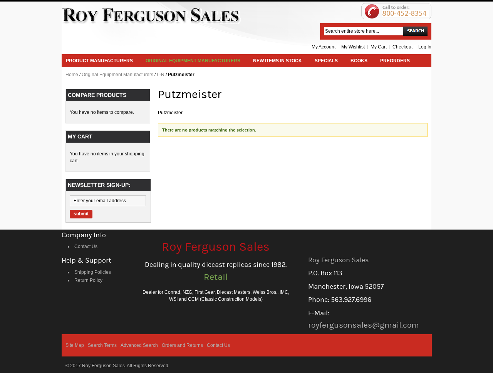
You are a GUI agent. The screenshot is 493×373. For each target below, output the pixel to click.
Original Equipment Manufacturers (117, 74)
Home (71, 74)
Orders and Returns (182, 345)
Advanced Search (139, 345)
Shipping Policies (92, 272)
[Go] (415, 31)
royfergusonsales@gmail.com (363, 325)
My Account (323, 47)
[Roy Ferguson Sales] (151, 15)
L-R (160, 74)
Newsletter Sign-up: (99, 185)
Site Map (74, 345)
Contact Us (85, 246)
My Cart (379, 47)
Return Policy (88, 280)
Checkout (402, 47)
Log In (424, 47)
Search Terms (102, 345)
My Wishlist (353, 47)
